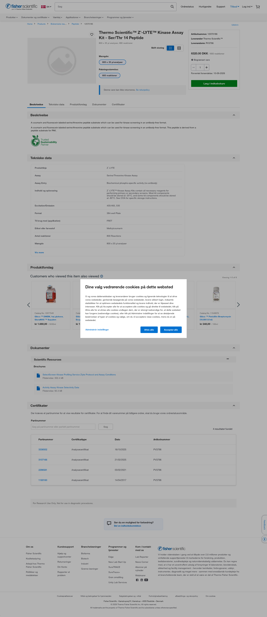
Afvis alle (149, 329)
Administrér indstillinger (97, 329)
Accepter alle (171, 329)
